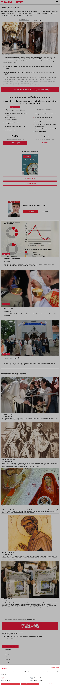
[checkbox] (2, 678)
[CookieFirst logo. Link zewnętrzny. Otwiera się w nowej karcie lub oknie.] (4, 668)
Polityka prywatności (55, 667)
